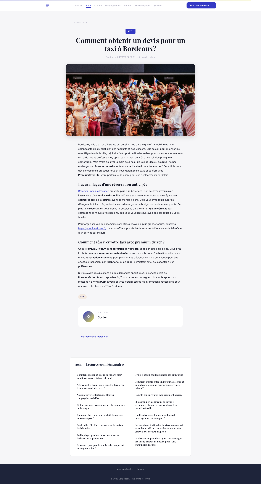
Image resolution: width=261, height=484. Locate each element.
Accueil (78, 5)
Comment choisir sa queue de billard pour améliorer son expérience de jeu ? (99, 376)
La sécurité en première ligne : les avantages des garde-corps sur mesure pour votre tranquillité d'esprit (158, 441)
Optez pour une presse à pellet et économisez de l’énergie (101, 406)
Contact (141, 469)
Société (157, 5)
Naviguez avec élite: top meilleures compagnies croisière (95, 396)
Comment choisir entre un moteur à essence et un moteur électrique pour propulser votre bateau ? (159, 385)
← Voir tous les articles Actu (93, 336)
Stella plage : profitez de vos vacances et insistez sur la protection (98, 437)
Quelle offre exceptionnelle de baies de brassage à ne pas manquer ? (155, 416)
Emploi (127, 5)
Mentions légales (124, 469)
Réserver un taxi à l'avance (93, 191)
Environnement (142, 5)
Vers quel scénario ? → (201, 5)
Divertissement (113, 5)
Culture (98, 5)
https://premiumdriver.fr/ (92, 228)
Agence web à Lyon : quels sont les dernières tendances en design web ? (100, 386)
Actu (88, 5)
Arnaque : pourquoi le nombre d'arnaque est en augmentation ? (100, 447)
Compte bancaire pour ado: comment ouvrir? (158, 394)
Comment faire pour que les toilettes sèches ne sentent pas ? (100, 416)
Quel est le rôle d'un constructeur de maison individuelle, (100, 427)
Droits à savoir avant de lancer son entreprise (159, 374)
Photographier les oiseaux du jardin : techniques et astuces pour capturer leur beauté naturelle (156, 405)
